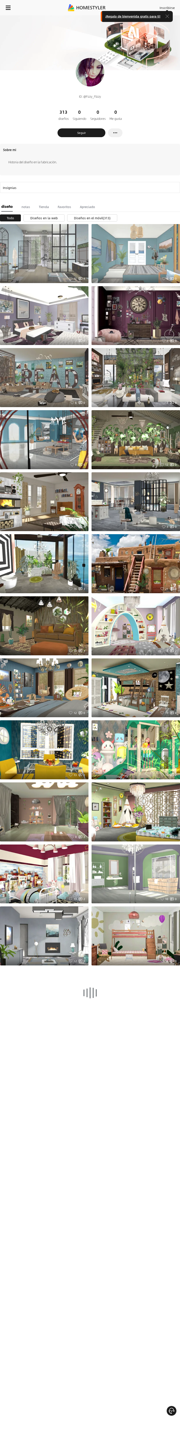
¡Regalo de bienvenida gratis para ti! (132, 16)
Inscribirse (167, 7)
